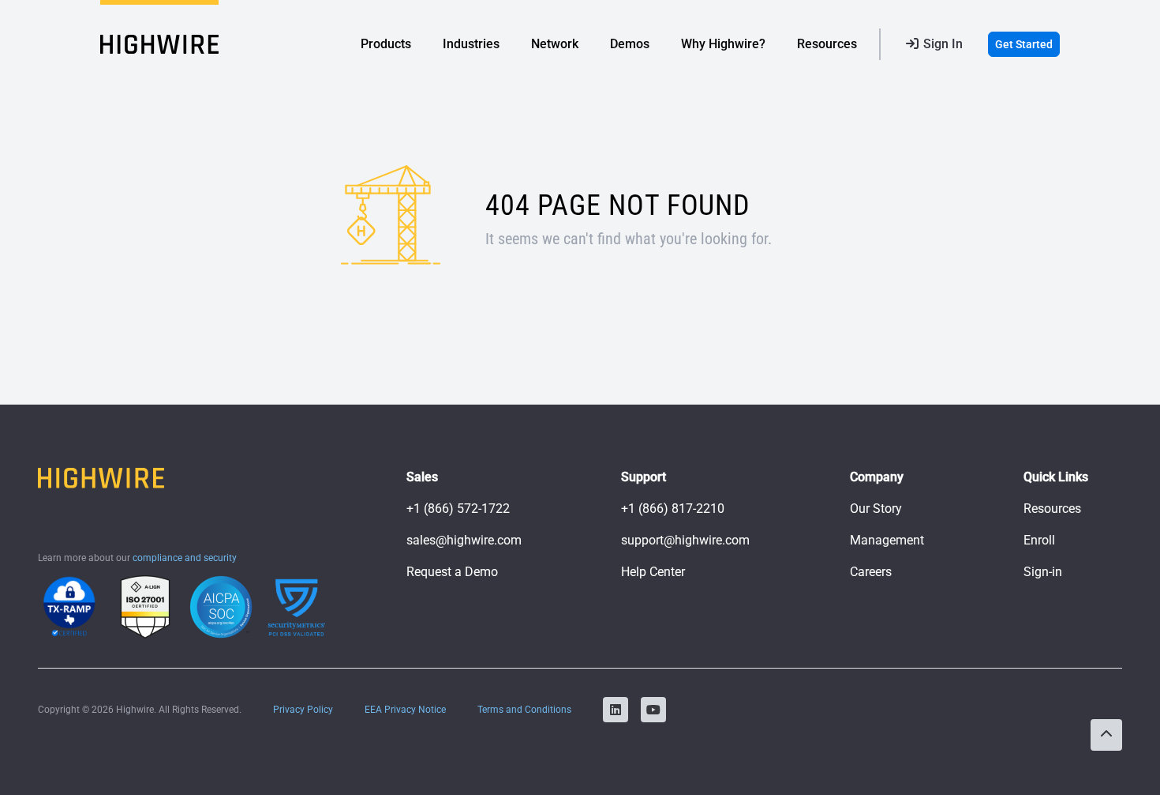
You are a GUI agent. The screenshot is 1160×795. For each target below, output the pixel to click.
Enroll (1039, 540)
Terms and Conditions (524, 709)
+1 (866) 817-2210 (672, 508)
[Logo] (159, 44)
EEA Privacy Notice (405, 709)
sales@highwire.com (464, 540)
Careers (871, 571)
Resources (1052, 508)
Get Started (1024, 44)
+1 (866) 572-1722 (458, 508)
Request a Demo (452, 571)
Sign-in (1042, 571)
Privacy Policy (303, 709)
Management (887, 540)
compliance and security (185, 557)
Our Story (876, 508)
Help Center (653, 571)
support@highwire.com (685, 540)
